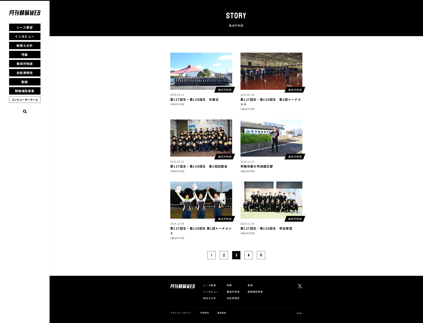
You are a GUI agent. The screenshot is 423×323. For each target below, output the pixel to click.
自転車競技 (25, 72)
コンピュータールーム (25, 100)
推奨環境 (221, 312)
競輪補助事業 (25, 91)
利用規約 (204, 312)
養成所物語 (25, 63)
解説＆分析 (25, 45)
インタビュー (25, 36)
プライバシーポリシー (181, 312)
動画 (24, 82)
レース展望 (25, 27)
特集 (24, 54)
